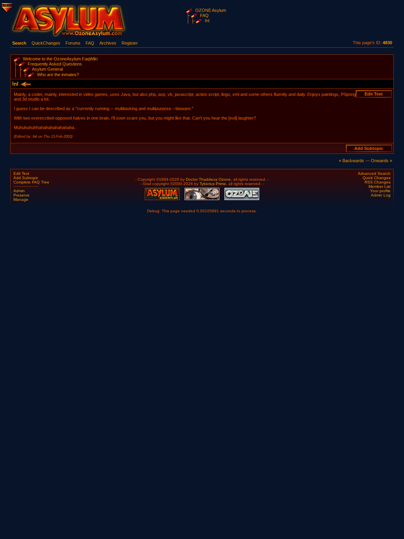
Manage (20, 199)
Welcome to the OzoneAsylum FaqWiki (60, 58)
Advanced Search (374, 173)
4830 (387, 42)
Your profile (380, 191)
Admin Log (381, 195)
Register (130, 43)
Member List (379, 186)
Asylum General (47, 69)
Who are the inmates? (58, 74)
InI (207, 20)
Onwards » (381, 160)
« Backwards (351, 160)
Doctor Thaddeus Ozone (208, 179)
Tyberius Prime (213, 184)
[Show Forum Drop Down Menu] (6, 6)
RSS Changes (378, 182)
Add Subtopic (25, 178)
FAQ (204, 15)
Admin (19, 191)
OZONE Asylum (210, 10)
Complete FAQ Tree (31, 182)
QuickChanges (46, 43)
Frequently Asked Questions (55, 64)
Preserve (21, 195)
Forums (72, 43)
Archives (107, 43)
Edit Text (21, 173)
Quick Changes (377, 178)
